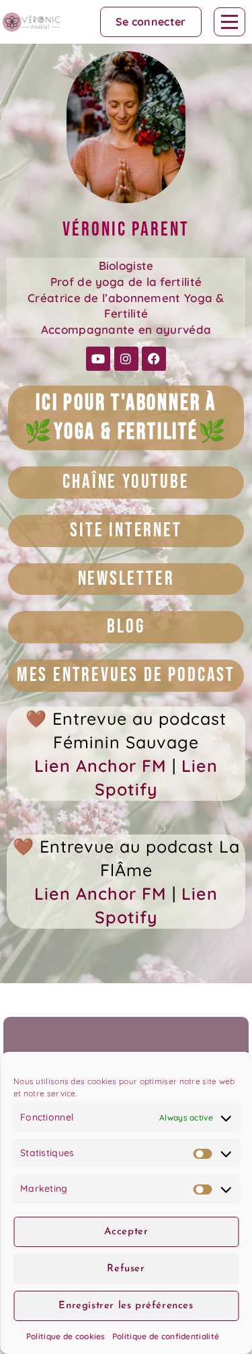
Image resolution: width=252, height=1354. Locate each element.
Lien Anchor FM (100, 765)
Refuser (125, 1269)
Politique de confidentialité (165, 1336)
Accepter (126, 1232)
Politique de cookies (66, 1336)
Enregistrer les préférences (125, 1306)
